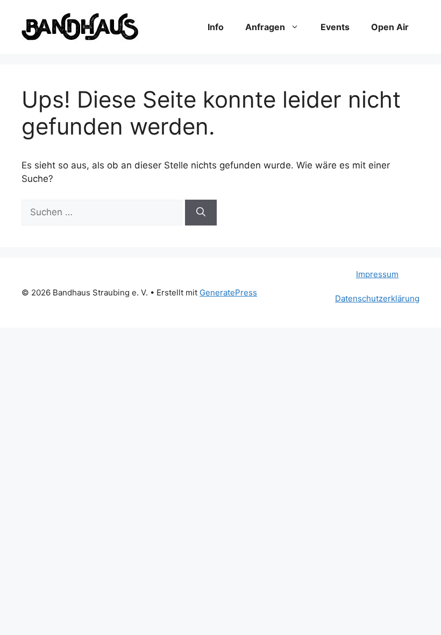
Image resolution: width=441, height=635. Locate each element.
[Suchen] (201, 212)
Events (335, 27)
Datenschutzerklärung (377, 298)
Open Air (390, 27)
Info (216, 27)
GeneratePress (228, 292)
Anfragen (265, 27)
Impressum (377, 274)
